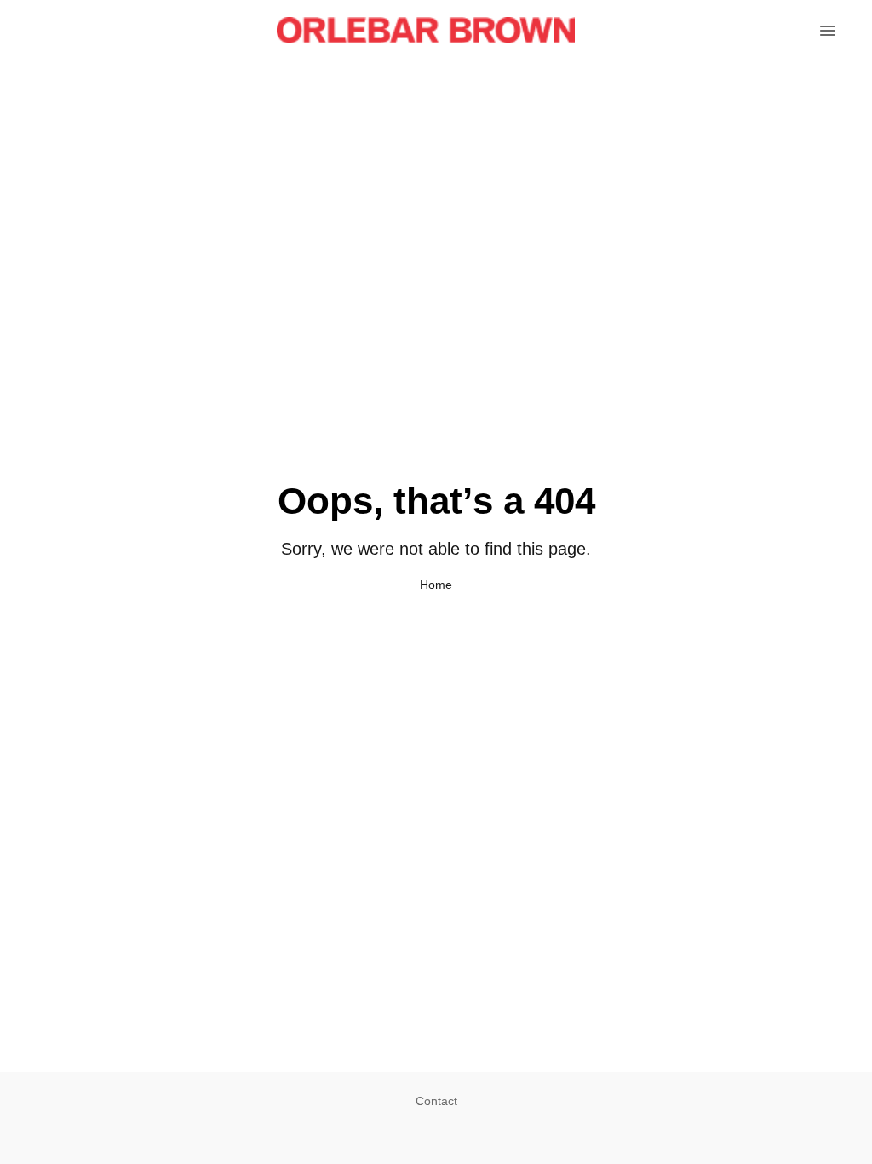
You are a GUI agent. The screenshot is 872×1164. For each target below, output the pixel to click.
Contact (436, 1101)
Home (436, 584)
